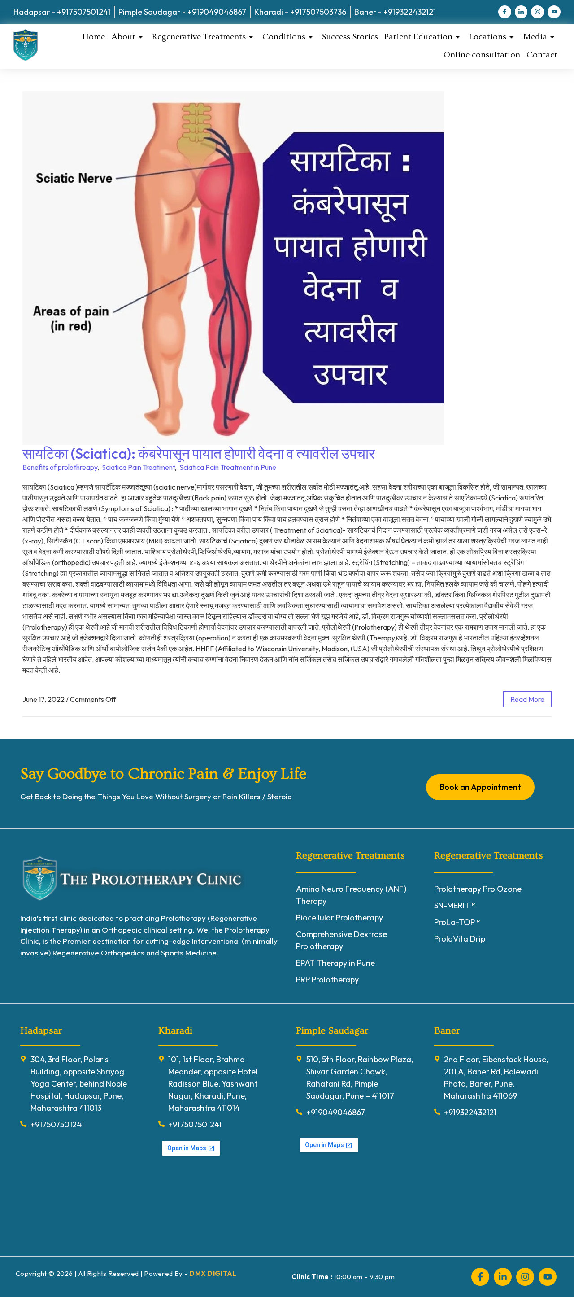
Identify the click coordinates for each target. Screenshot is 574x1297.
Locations (487, 37)
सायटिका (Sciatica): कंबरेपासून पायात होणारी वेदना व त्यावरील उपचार (198, 453)
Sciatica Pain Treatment (138, 467)
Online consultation (482, 55)
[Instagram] (525, 1277)
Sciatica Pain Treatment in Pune (227, 467)
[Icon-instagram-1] (537, 11)
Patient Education (418, 37)
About (123, 37)
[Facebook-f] (480, 1277)
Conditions (283, 37)
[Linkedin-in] (503, 1277)
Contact (541, 55)
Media (535, 37)
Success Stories (350, 37)
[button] (26, 1271)
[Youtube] (554, 11)
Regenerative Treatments (199, 37)
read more (527, 699)
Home (94, 37)
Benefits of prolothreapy (59, 467)
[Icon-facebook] (504, 11)
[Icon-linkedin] (521, 11)
